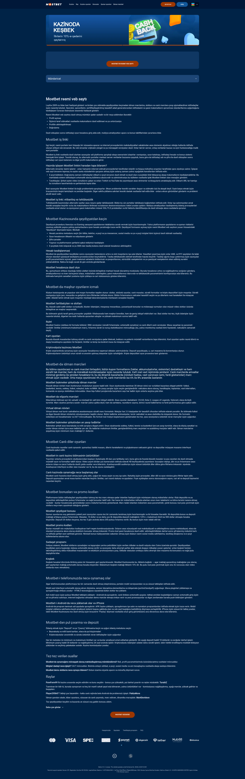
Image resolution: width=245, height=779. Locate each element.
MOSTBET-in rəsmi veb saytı (122, 64)
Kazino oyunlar (85, 4)
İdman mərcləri (118, 4)
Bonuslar (96, 4)
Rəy (77, 4)
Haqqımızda (106, 730)
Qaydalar (117, 730)
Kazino (71, 4)
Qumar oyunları (106, 4)
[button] (121, 745)
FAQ (141, 730)
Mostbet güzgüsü (122, 714)
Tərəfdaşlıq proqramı (130, 730)
